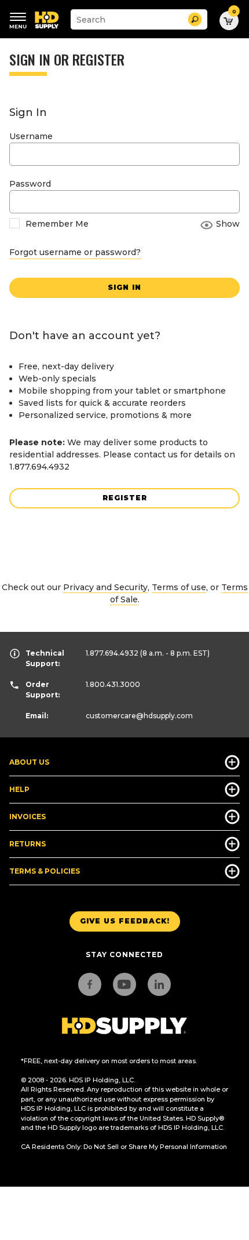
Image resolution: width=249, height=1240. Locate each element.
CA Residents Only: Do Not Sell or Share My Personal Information (124, 1147)
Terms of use (179, 587)
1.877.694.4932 (112, 653)
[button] (194, 19)
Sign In (124, 287)
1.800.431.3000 (113, 684)
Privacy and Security (105, 587)
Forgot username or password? (75, 252)
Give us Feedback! (125, 921)
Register (124, 497)
